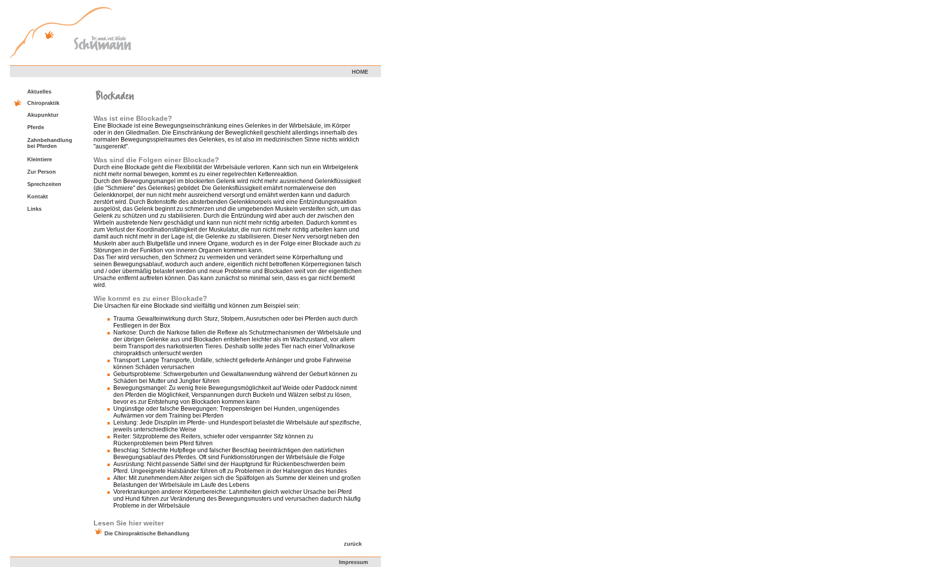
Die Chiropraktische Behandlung (147, 533)
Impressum (353, 562)
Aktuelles (39, 91)
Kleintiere (39, 159)
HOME (360, 72)
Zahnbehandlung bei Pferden (49, 143)
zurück (353, 544)
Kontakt (37, 196)
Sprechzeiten (44, 184)
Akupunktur (42, 115)
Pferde (35, 127)
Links (34, 209)
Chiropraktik (43, 103)
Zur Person (41, 172)
